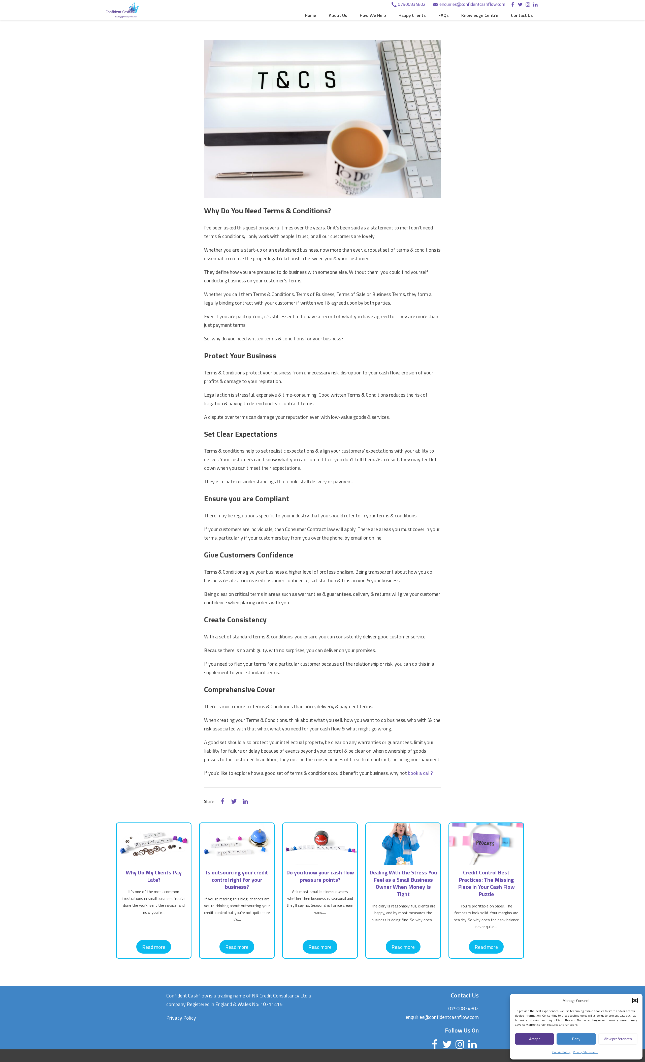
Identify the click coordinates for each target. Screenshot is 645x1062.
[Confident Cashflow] (122, 10)
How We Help (373, 15)
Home (310, 15)
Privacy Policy (181, 1018)
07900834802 (412, 4)
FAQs (443, 15)
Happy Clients (412, 15)
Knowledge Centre (479, 15)
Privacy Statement (585, 1052)
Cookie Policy (561, 1052)
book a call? (420, 773)
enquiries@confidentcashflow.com (472, 4)
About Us (338, 15)
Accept (534, 1039)
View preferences (618, 1039)
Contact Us (522, 15)
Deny (576, 1039)
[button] (634, 1000)
